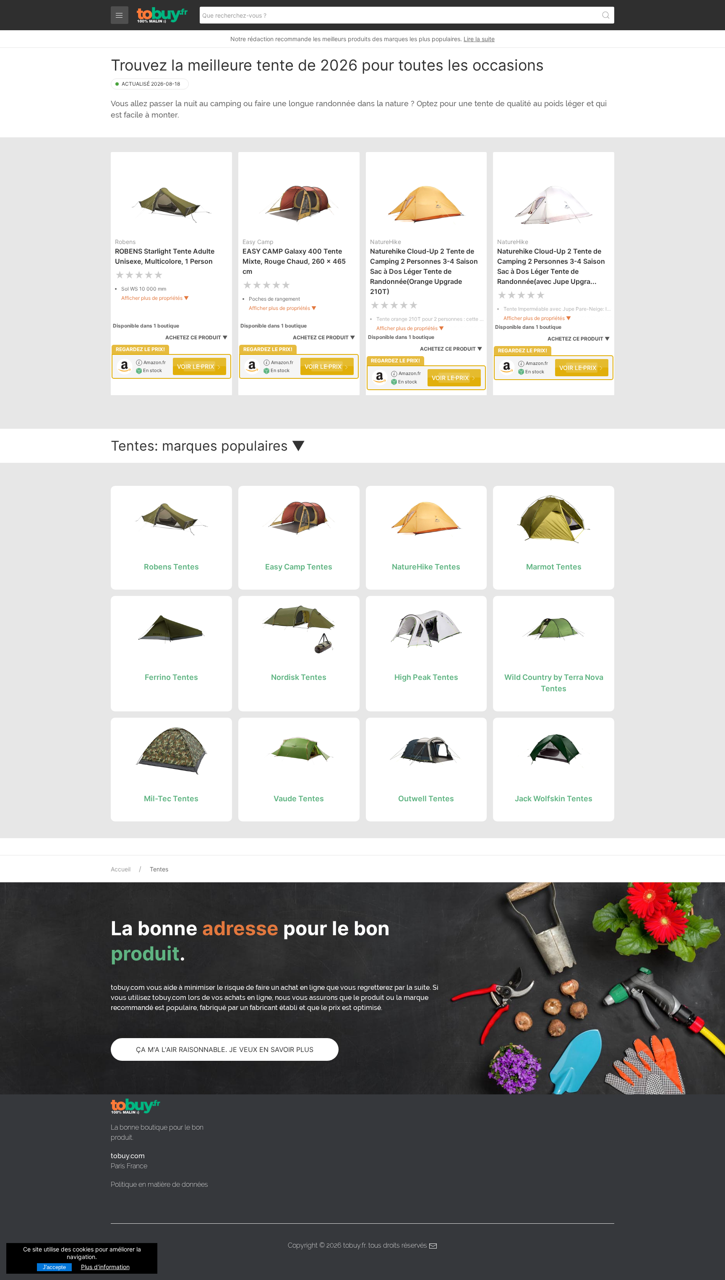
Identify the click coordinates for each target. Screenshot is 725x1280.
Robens (125, 241)
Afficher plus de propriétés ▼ (155, 298)
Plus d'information (105, 1266)
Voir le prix (196, 366)
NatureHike (385, 241)
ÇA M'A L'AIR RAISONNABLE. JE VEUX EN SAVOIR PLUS (224, 1049)
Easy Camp (258, 241)
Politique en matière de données (159, 1184)
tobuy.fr (354, 1245)
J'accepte (54, 1267)
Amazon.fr (154, 362)
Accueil (120, 869)
